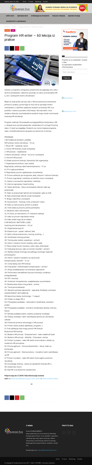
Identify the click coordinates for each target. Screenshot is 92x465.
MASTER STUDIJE (74, 16)
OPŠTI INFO (10, 16)
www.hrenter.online (50, 378)
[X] (86, 1)
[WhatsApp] (22, 48)
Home (24, 1)
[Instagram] (82, 1)
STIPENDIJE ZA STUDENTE (40, 16)
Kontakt (45, 1)
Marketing (38, 1)
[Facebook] (78, 1)
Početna (7, 27)
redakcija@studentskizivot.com (47, 450)
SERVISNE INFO (22, 16)
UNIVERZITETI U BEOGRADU (16, 21)
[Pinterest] (17, 48)
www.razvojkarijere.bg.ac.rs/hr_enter (25, 378)
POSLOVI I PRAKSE (58, 16)
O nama (30, 1)
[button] (85, 16)
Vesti (13, 30)
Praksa (14, 27)
